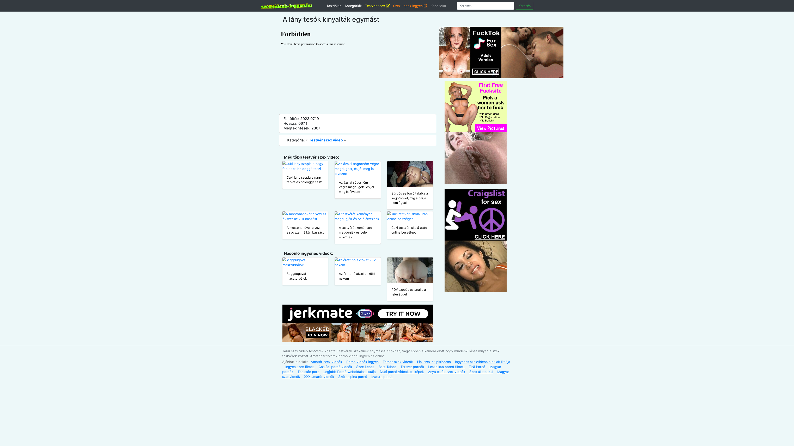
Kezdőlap (334, 6)
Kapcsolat (438, 6)
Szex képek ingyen (408, 6)
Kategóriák (353, 6)
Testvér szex (375, 6)
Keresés (525, 6)
